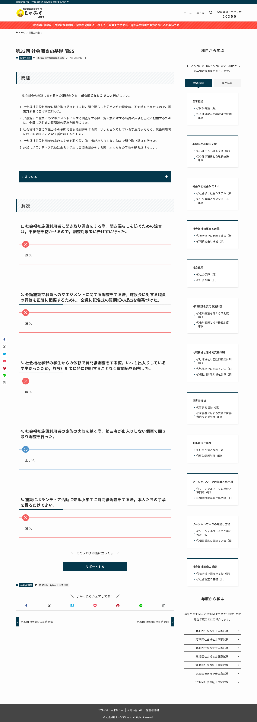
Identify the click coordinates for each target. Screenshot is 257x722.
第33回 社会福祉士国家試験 (50, 57)
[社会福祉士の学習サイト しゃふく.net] (31, 12)
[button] (26, 606)
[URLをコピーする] (163, 606)
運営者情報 (152, 710)
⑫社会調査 (25, 57)
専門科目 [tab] (227, 83)
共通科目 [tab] (198, 83)
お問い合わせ (134, 710)
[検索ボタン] (211, 12)
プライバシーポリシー (110, 710)
